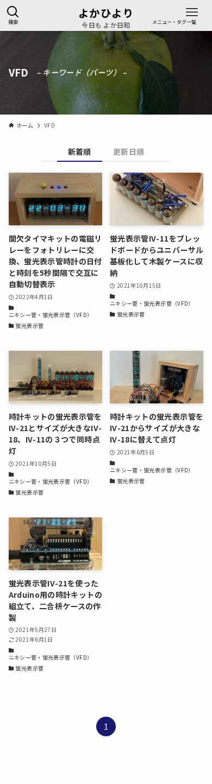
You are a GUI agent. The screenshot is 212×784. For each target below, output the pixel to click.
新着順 (79, 151)
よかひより (106, 13)
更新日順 (128, 151)
